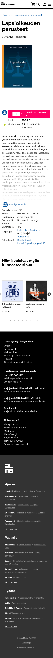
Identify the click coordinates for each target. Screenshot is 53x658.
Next (49, 294)
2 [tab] (14, 320)
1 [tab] (11, 320)
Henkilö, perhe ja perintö (31, 243)
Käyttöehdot (11, 437)
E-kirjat (8, 359)
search (38, 4)
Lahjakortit (10, 349)
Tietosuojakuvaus (13, 441)
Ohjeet (7, 346)
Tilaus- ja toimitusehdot (17, 356)
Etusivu (6, 15)
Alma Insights (12, 434)
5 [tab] (26, 320)
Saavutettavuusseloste (16, 444)
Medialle (9, 431)
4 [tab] (22, 320)
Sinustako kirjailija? (15, 428)
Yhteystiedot (11, 424)
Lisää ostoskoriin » (36, 113)
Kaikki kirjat (24, 240)
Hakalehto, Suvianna (28, 230)
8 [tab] (38, 320)
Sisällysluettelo (17, 204)
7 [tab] (34, 320)
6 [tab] (30, 320)
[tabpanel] (12, 293)
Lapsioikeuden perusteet (28, 15)
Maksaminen (11, 352)
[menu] (50, 4)
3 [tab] (18, 320)
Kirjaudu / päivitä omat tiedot (20, 411)
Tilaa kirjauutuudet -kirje (18, 362)
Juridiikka (23, 237)
